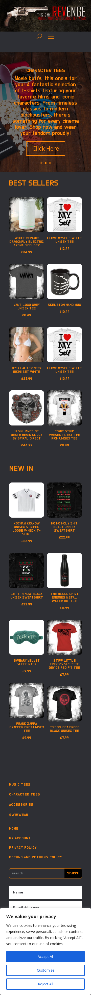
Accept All (46, 956)
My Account (20, 838)
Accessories (21, 804)
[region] (45, 951)
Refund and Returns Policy (35, 857)
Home (13, 828)
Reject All (45, 984)
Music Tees (20, 784)
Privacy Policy (23, 847)
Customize (45, 970)
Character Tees (45, 70)
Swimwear (18, 815)
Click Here (45, 148)
